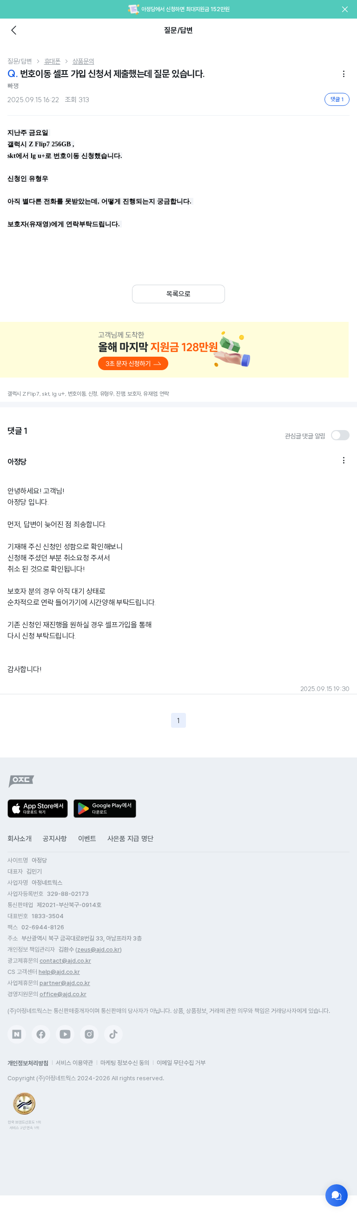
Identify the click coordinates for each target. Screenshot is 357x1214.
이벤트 (87, 839)
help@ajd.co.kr (59, 971)
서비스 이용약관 (74, 1062)
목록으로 (178, 294)
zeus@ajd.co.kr (98, 949)
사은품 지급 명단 (130, 839)
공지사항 (55, 839)
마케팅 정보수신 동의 (124, 1062)
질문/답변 (19, 61)
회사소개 (19, 839)
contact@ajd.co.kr (65, 960)
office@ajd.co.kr (63, 994)
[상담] (336, 1195)
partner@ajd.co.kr (65, 982)
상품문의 (83, 61)
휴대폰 (52, 61)
